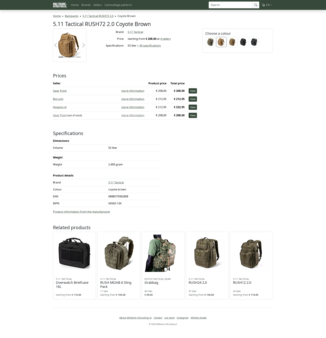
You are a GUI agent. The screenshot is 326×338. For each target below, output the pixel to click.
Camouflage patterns (118, 5)
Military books (199, 317)
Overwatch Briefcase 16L (72, 283)
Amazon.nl (60, 107)
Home (75, 5)
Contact (158, 317)
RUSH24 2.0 (198, 281)
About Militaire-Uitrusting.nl (135, 317)
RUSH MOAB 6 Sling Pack (115, 283)
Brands (86, 5)
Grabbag (157, 281)
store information (132, 91)
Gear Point (60, 91)
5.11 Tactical (135, 32)
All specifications (150, 45)
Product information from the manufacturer (81, 212)
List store (169, 317)
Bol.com (58, 99)
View (192, 90)
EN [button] (268, 5)
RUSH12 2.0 (242, 281)
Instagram (183, 317)
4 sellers (165, 39)
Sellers (97, 5)
